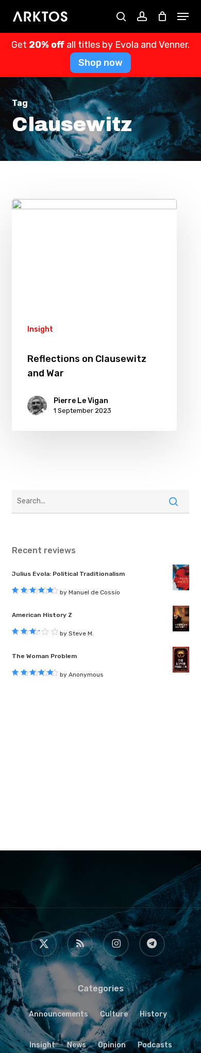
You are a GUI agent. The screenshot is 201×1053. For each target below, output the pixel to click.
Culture (114, 1014)
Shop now (100, 62)
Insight (40, 329)
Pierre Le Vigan (81, 400)
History (153, 1014)
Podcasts (155, 1045)
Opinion (112, 1045)
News (76, 1045)
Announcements (58, 1014)
